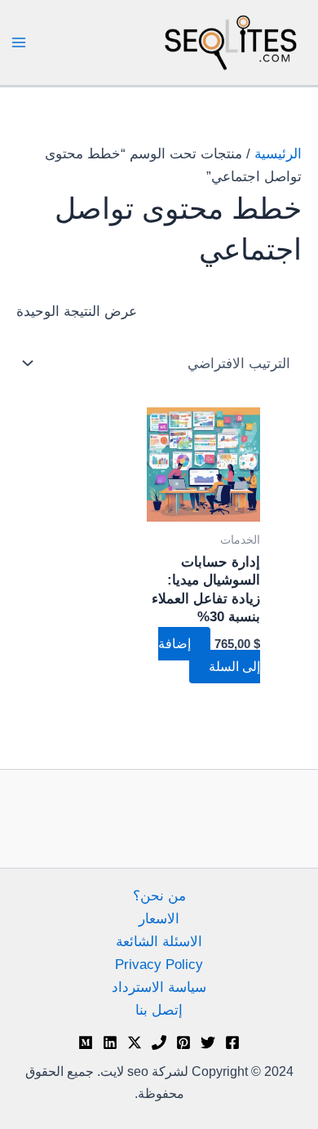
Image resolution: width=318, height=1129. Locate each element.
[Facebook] (232, 1042)
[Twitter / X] (134, 1042)
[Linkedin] (110, 1042)
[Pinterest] (183, 1042)
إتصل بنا (159, 1010)
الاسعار (159, 919)
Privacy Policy (159, 964)
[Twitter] (208, 1042)
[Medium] (85, 1042)
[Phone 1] (159, 1042)
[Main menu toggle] (19, 42)
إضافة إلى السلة (209, 655)
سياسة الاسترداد (159, 987)
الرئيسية (278, 154)
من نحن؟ (159, 896)
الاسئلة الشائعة (159, 941)
